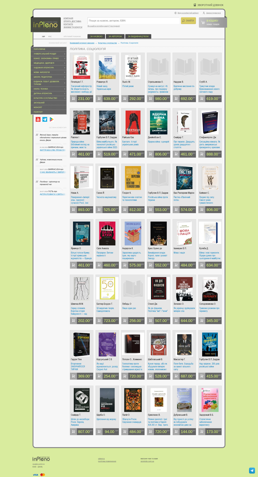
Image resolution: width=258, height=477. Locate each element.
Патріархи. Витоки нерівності (105, 254)
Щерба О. (101, 414)
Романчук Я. (102, 81)
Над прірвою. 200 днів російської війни (209, 365)
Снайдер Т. (179, 137)
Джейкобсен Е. (155, 137)
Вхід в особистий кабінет (188, 13)
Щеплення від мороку (106, 419)
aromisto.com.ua (147, 461)
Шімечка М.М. (77, 303)
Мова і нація (179, 252)
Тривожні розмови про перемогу (209, 310)
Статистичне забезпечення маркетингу (205, 422)
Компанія (68, 18)
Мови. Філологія (42, 72)
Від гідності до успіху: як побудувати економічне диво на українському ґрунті (184, 422)
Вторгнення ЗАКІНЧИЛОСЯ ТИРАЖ (78, 366)
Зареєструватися (213, 13)
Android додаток (51, 119)
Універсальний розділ (45, 54)
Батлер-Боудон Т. (105, 303)
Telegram (44, 119)
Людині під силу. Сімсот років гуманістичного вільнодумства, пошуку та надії (210, 200)
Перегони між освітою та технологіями (132, 199)
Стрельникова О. (155, 81)
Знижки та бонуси (73, 27)
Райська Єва (128, 137)
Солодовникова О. (207, 303)
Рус (50, 36)
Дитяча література (43, 94)
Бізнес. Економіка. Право (46, 58)
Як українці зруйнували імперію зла (184, 310)
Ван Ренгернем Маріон (184, 192)
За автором (115, 36)
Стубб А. (203, 81)
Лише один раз (129, 308)
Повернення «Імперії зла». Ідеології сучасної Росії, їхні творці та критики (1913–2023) (80, 200)
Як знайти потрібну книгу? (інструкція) (103, 26)
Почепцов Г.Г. (77, 81)
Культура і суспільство (45, 98)
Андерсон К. (127, 248)
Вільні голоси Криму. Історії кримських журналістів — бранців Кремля (81, 255)
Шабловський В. (155, 359)
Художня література (44, 68)
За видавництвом (138, 36)
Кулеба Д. (204, 248)
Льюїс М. (126, 81)
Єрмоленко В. (154, 414)
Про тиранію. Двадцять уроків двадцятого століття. (184, 144)
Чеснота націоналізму (106, 197)
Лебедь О (126, 303)
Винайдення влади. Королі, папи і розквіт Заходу (157, 255)
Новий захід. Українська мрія (104, 88)
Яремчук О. (76, 248)
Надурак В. (179, 81)
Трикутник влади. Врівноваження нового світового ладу (209, 89)
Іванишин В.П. (180, 248)
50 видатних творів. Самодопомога (105, 310)
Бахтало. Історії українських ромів (130, 143)
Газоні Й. (101, 192)
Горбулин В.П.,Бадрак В (107, 137)
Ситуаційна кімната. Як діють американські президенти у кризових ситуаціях (209, 144)
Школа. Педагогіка (43, 77)
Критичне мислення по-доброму (184, 88)
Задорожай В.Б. (206, 414)
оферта (101, 459)
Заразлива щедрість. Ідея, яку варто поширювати (131, 255)
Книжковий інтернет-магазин (82, 43)
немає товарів (213, 22)
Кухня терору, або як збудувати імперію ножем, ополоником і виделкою (157, 366)
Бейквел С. (204, 192)
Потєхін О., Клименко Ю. (132, 359)
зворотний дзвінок (210, 5)
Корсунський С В (104, 359)
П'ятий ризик (128, 86)
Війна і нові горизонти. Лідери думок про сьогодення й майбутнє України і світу (210, 255)
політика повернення (107, 461)
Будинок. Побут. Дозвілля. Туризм (46, 83)
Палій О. (126, 414)
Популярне (39, 49)
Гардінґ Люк (76, 359)
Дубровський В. (181, 414)
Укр (43, 36)
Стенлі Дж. (153, 303)
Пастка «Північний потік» (182, 199)
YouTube (38, 119)
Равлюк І (75, 137)
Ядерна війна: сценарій (158, 141)
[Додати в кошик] (73, 98)
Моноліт (38, 107)
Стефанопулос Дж (207, 137)
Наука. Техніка (41, 89)
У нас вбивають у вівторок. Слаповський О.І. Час (53, 172)
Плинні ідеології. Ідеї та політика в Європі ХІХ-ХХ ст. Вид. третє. (158, 422)
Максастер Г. (180, 359)
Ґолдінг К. (126, 192)
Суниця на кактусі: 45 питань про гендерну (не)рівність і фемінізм (158, 89)
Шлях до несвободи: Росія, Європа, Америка (80, 422)
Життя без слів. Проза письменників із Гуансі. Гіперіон (53, 150)
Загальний (39, 103)
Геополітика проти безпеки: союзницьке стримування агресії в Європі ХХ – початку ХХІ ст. (132, 366)
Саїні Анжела (103, 248)
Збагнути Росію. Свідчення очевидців (131, 421)
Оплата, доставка (72, 21)
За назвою (96, 36)
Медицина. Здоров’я (44, 63)
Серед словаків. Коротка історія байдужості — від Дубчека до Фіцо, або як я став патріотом (81, 311)
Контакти (68, 24)
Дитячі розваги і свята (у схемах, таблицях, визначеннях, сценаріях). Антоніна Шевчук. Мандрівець (53, 194)
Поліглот (38, 112)
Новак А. (75, 192)
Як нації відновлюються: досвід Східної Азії (107, 366)
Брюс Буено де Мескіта (155, 248)
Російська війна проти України (158, 199)
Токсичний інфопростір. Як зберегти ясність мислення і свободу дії (81, 89)
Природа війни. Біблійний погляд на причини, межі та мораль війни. (80, 144)
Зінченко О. (179, 303)
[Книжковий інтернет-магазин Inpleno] (46, 24)
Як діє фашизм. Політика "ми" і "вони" (158, 310)
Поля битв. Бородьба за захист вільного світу (183, 366)
